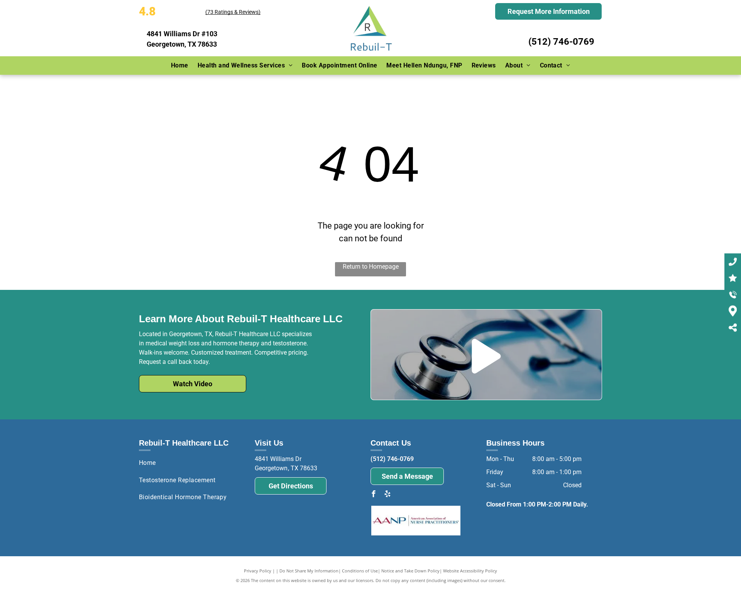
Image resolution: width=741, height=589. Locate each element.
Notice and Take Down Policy (410, 571)
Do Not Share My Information (308, 571)
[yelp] (387, 495)
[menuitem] (179, 65)
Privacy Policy (257, 571)
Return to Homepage (371, 266)
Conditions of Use (360, 571)
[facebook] (374, 495)
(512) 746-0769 (561, 41)
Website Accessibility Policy (470, 571)
